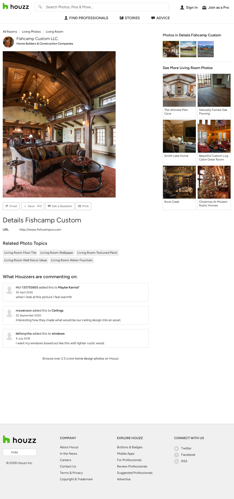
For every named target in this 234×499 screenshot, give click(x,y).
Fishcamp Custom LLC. (37, 38)
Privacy (77, 473)
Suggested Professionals (135, 473)
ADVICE (163, 18)
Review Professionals (132, 466)
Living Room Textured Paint (97, 253)
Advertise (124, 479)
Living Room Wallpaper (56, 253)
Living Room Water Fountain (72, 260)
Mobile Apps (126, 454)
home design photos (89, 358)
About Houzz (69, 447)
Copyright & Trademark (76, 479)
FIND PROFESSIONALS (88, 18)
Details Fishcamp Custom (200, 35)
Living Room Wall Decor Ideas (25, 260)
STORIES (132, 18)
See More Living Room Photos (188, 68)
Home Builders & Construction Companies (44, 43)
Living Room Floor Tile (20, 253)
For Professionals (129, 460)
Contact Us (68, 466)
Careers (65, 460)
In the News (68, 454)
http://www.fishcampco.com (40, 230)
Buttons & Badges (130, 447)
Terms (64, 473)
